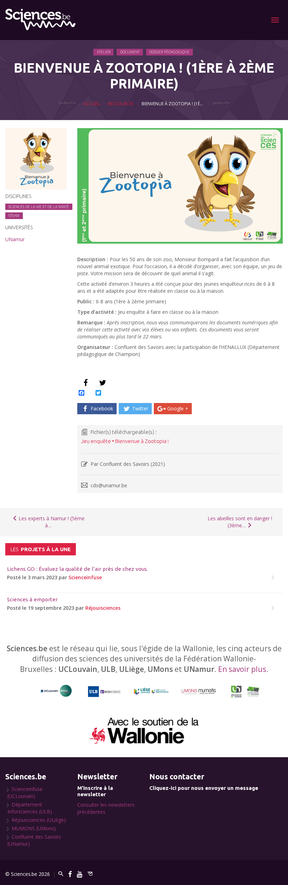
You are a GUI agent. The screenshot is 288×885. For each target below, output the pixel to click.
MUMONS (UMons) (34, 828)
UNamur (15, 239)
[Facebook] (70, 874)
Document (130, 51)
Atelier (103, 51)
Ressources (121, 103)
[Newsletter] (89, 874)
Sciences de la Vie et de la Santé (38, 206)
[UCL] (56, 691)
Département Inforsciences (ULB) (29, 808)
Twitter (139, 408)
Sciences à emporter (32, 599)
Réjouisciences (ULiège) (39, 820)
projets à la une (41, 549)
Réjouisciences (102, 608)
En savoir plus (242, 669)
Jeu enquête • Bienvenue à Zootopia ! (125, 441)
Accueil (91, 103)
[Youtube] (80, 874)
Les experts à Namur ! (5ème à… (51, 522)
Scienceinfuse (85, 577)
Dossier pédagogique (169, 51)
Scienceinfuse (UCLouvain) (24, 792)
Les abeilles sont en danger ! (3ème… (240, 522)
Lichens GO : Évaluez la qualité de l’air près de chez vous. (77, 569)
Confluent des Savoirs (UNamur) (34, 840)
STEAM (13, 215)
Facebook (101, 408)
